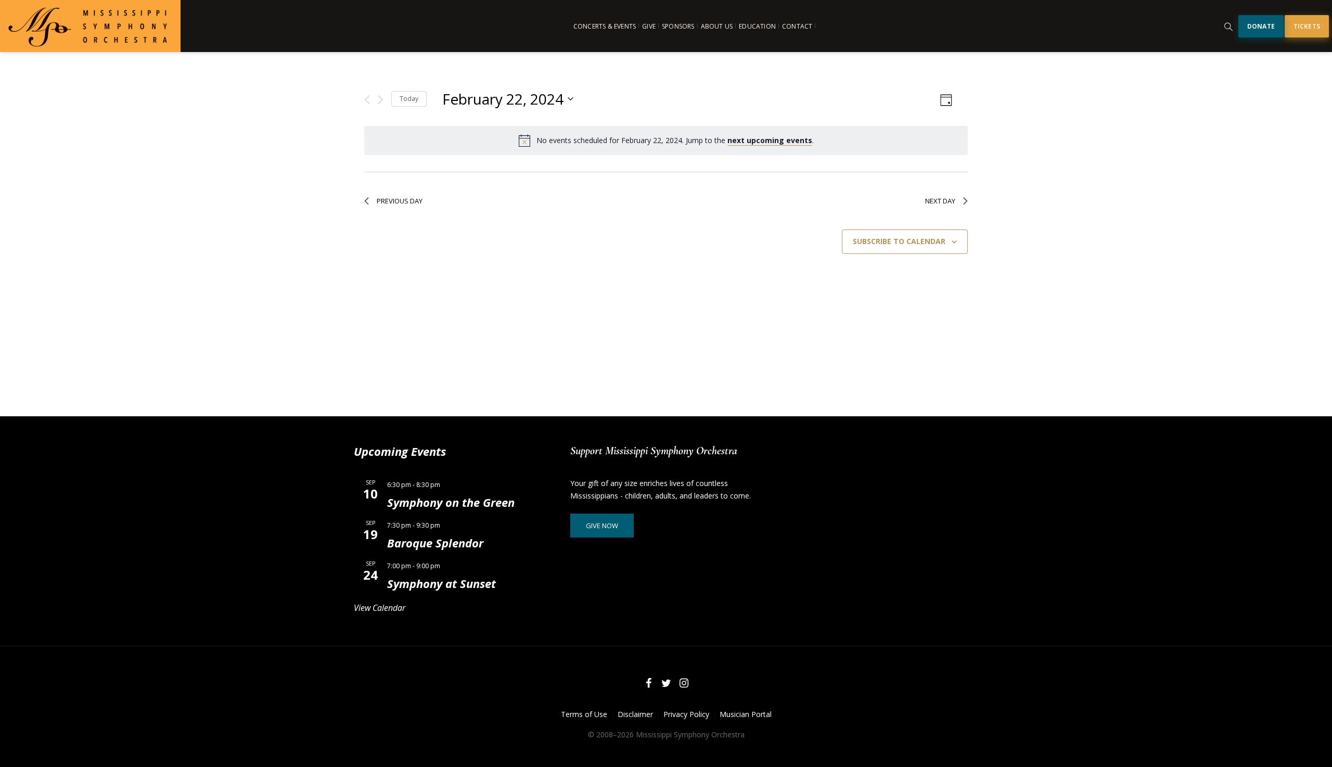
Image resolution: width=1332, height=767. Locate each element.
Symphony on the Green (451, 502)
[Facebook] (648, 683)
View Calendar (379, 607)
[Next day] (380, 100)
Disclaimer (635, 714)
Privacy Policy (686, 714)
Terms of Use (584, 714)
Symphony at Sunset (441, 583)
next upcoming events (769, 140)
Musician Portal (746, 714)
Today (409, 98)
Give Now (602, 525)
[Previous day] (367, 100)
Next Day (940, 201)
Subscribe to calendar (899, 241)
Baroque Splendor (435, 543)
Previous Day (399, 201)
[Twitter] (666, 683)
